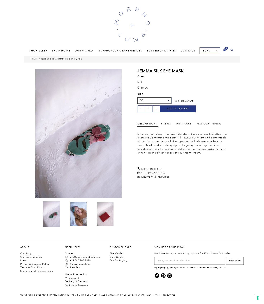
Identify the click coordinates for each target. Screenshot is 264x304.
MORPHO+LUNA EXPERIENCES (120, 51)
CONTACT (188, 51)
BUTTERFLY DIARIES (161, 51)
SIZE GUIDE (185, 101)
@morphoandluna (80, 264)
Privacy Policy (218, 268)
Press (23, 260)
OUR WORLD (84, 51)
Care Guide (116, 257)
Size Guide (116, 253)
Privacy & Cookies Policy (34, 264)
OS (142, 100)
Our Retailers (73, 267)
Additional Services (76, 285)
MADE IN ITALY (151, 169)
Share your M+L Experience (36, 271)
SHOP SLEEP (38, 51)
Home (33, 59)
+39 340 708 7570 (80, 260)
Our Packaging (118, 260)
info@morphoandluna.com (85, 257)
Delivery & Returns (76, 281)
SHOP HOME (61, 51)
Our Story (26, 253)
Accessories (46, 59)
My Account (72, 278)
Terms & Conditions (32, 267)
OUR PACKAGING (152, 173)
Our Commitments (31, 257)
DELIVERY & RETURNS (155, 177)
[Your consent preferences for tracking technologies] (257, 297)
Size (140, 94)
